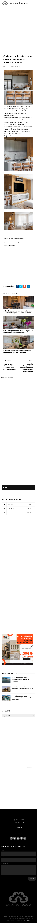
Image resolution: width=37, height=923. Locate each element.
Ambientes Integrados (14, 275)
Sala (17, 277)
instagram (20, 508)
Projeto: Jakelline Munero (14, 238)
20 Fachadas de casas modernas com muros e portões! (20, 679)
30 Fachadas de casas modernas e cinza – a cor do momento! (22, 697)
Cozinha (28, 275)
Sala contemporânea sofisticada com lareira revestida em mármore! (17, 351)
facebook (20, 504)
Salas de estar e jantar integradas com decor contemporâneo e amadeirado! (17, 312)
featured (7, 277)
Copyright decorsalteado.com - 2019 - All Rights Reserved (18, 916)
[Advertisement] (18, 30)
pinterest (20, 512)
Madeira (12, 277)
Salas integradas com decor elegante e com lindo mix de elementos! (18, 331)
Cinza (22, 275)
